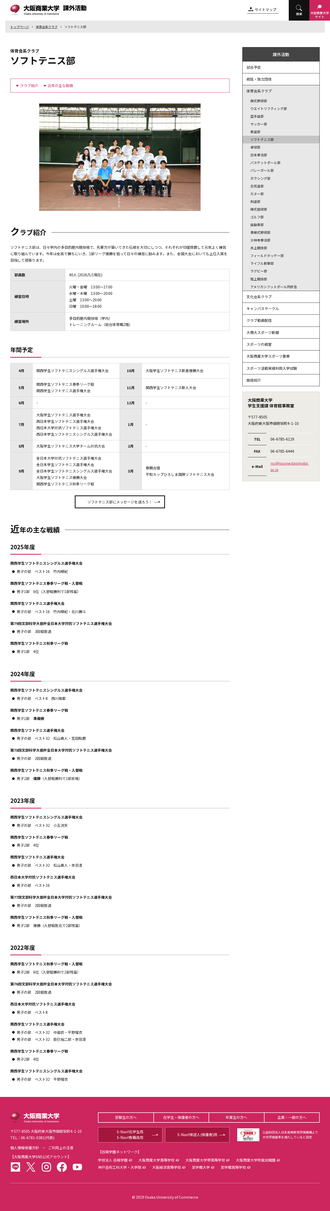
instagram (46, 1167)
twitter (31, 1167)
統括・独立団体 (259, 79)
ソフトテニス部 (75, 26)
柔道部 (255, 131)
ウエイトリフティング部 (268, 108)
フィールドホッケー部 (267, 255)
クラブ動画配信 (259, 320)
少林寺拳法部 (260, 240)
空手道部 (257, 116)
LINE (15, 1167)
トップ (19, 26)
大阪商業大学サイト (319, 15)
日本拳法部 (258, 154)
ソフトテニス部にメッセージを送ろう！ (119, 501)
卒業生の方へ (236, 1117)
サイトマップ (265, 9)
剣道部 (255, 201)
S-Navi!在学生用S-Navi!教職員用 (130, 1134)
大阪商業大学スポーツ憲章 (268, 356)
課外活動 (281, 54)
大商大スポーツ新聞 (262, 332)
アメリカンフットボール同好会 (273, 286)
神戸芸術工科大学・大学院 (119, 1167)
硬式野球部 (258, 100)
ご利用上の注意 (60, 1147)
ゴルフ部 (257, 216)
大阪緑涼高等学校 (166, 1167)
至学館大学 (201, 1167)
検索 (299, 14)
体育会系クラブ (46, 26)
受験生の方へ (126, 1117)
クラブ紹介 (29, 85)
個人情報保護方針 (24, 1147)
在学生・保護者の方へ (181, 1117)
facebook (62, 1167)
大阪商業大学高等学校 (156, 1160)
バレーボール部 (262, 170)
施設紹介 (253, 380)
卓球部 (255, 147)
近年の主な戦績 (60, 85)
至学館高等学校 (233, 1167)
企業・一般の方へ (291, 1117)
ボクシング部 (260, 178)
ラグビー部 (258, 271)
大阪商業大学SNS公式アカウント (41, 1156)
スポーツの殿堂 (259, 344)
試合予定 (253, 67)
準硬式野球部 (260, 232)
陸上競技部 (258, 279)
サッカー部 (258, 124)
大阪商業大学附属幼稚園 (256, 1160)
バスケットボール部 (265, 162)
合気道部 (257, 186)
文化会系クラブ (259, 296)
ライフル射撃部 (262, 263)
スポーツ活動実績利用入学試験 (271, 368)
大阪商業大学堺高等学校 (205, 1160)
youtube (77, 1167)
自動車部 (257, 224)
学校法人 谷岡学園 (113, 1160)
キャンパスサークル (262, 308)
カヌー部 (257, 193)
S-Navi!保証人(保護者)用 (197, 1134)
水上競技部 (258, 247)
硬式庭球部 (258, 209)
